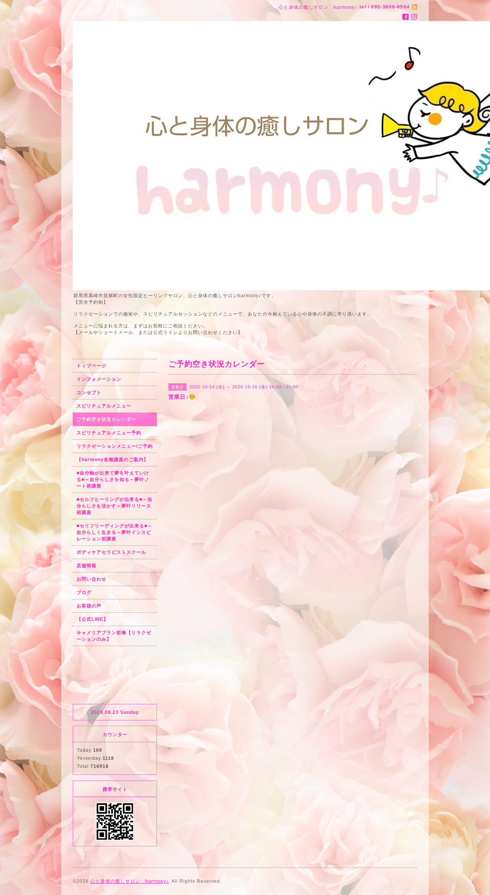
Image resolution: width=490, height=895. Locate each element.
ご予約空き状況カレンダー (106, 419)
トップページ (91, 365)
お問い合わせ (91, 579)
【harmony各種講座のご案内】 (113, 459)
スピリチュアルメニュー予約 (109, 432)
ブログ (84, 592)
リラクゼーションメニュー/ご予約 (115, 446)
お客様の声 (89, 606)
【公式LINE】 (92, 619)
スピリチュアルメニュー (104, 406)
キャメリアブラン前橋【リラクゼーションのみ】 (114, 636)
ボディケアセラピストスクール (111, 552)
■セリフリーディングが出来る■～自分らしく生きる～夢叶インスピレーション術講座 (114, 532)
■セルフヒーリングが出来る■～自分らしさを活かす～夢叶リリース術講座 (114, 506)
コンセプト (89, 392)
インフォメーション (99, 379)
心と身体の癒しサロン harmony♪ (129, 881)
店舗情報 (86, 565)
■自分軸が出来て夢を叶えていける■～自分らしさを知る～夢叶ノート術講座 (113, 479)
